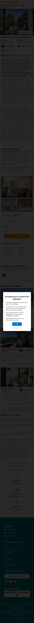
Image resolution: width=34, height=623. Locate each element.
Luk (17, 324)
